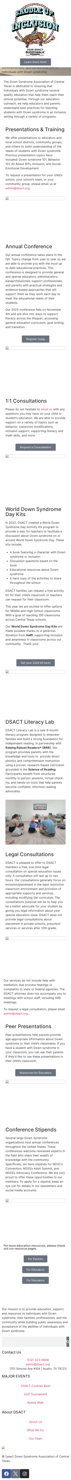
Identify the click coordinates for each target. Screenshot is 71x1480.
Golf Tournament (35, 1394)
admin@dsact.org (17, 188)
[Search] (67, 1342)
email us (46, 409)
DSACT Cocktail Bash (35, 1386)
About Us (35, 1422)
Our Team (35, 1438)
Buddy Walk (35, 1402)
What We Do (35, 1430)
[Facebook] (6, 1473)
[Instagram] (24, 1473)
